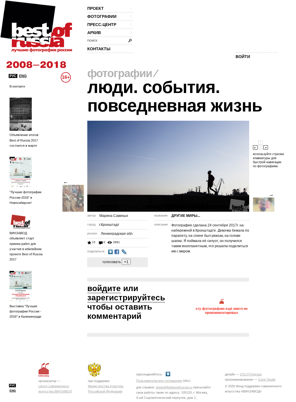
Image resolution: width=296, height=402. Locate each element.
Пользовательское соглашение (159, 380)
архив (94, 32)
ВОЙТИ (243, 56)
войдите (104, 288)
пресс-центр (101, 24)
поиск (92, 40)
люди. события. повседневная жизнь (174, 96)
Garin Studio (266, 379)
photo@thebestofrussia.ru (174, 387)
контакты (98, 48)
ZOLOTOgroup (251, 374)
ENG (23, 76)
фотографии (101, 16)
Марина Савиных (113, 216)
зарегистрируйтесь (126, 297)
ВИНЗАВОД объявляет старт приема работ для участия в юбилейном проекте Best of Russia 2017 (26, 246)
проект (95, 8)
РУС (13, 76)
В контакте (17, 86)
